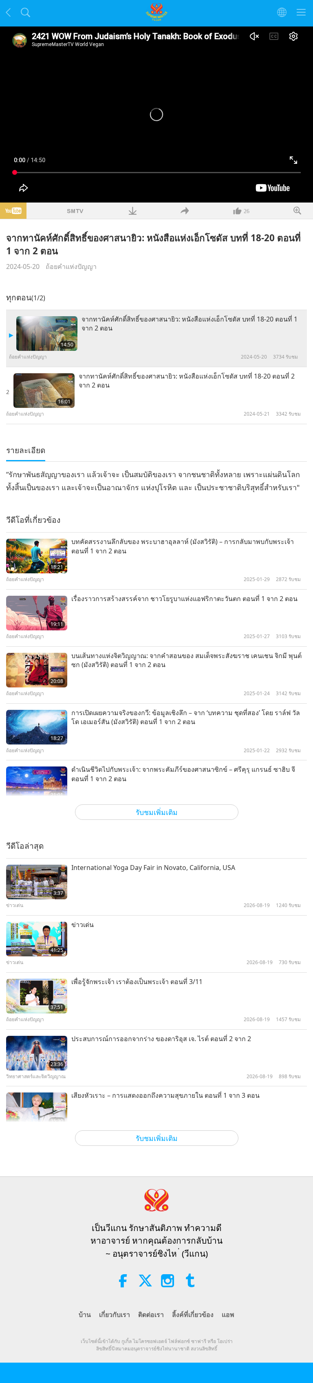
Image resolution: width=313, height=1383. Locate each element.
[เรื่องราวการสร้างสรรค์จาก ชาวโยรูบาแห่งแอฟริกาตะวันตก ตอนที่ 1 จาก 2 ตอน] (36, 613)
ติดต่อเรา (151, 1314)
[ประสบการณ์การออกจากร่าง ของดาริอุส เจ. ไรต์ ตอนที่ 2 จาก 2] (36, 1053)
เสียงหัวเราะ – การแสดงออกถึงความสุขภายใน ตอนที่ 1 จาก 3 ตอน (165, 1095)
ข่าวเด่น (82, 924)
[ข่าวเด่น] (36, 939)
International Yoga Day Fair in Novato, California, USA (153, 867)
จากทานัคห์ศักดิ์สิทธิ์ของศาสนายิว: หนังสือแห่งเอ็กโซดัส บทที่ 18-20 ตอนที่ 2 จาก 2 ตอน (187, 381)
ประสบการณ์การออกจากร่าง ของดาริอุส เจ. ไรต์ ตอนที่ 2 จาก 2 (161, 1038)
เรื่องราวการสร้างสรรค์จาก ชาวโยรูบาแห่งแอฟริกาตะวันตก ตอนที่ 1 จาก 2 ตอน (184, 598)
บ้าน (85, 1314)
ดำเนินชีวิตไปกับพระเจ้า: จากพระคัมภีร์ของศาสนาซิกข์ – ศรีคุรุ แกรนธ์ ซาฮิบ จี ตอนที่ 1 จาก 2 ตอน (183, 774)
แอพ (228, 1314)
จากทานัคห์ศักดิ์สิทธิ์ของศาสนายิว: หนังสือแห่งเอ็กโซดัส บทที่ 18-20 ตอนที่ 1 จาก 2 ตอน (190, 324)
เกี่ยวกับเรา (114, 1314)
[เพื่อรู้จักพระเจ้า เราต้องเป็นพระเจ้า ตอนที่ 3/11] (36, 996)
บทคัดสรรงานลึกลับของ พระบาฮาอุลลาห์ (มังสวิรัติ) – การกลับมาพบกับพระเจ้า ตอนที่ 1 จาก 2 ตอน (182, 546)
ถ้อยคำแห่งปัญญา (71, 266)
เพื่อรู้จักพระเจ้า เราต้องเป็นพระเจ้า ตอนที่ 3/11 (137, 981)
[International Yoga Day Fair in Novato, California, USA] (36, 882)
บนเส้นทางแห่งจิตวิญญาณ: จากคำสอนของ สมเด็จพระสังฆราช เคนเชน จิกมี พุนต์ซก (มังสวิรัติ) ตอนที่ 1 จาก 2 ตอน (186, 660)
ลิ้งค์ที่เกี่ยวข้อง (193, 1314)
